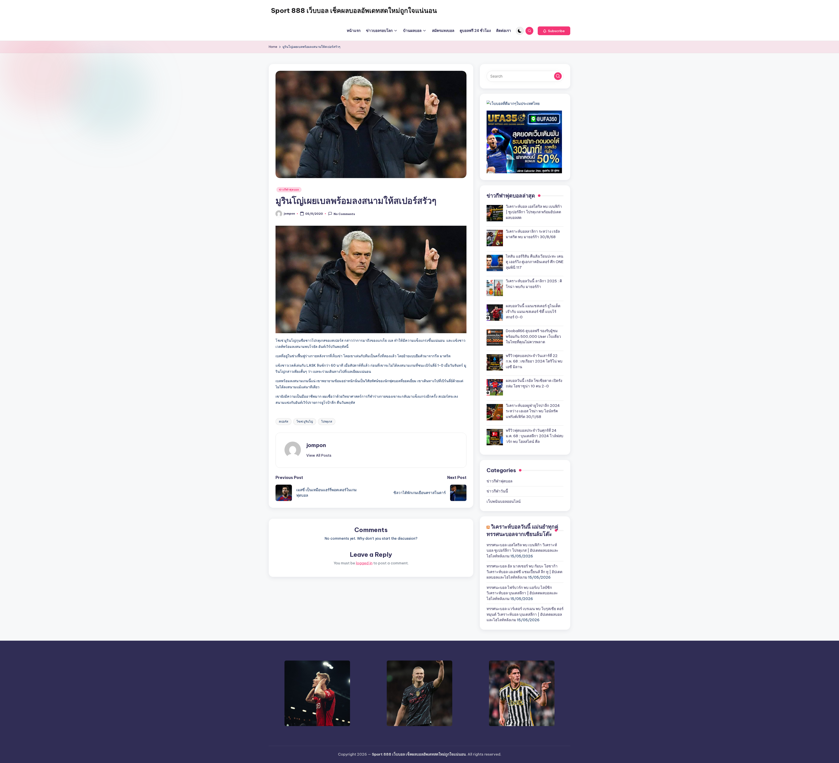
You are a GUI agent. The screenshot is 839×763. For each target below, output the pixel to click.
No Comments (344, 214)
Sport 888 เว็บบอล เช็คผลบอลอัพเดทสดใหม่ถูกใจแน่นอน (354, 10)
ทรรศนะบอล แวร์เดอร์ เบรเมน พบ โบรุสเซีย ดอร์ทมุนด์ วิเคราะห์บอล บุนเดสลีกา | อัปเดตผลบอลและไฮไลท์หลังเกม (525, 614)
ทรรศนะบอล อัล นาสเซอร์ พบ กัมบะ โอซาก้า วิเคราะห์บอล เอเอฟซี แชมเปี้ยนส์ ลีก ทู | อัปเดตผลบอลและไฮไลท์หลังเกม (524, 572)
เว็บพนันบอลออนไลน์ (504, 501)
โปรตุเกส (326, 421)
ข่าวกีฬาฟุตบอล (289, 189)
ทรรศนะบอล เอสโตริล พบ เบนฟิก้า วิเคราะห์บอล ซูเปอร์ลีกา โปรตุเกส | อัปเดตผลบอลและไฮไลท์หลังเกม (522, 550)
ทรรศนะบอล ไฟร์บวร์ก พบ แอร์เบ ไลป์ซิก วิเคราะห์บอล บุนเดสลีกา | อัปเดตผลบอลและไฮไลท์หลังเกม (522, 593)
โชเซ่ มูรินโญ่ (304, 421)
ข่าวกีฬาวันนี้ (497, 491)
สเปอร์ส (283, 421)
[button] (554, 30)
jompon (316, 445)
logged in (364, 563)
